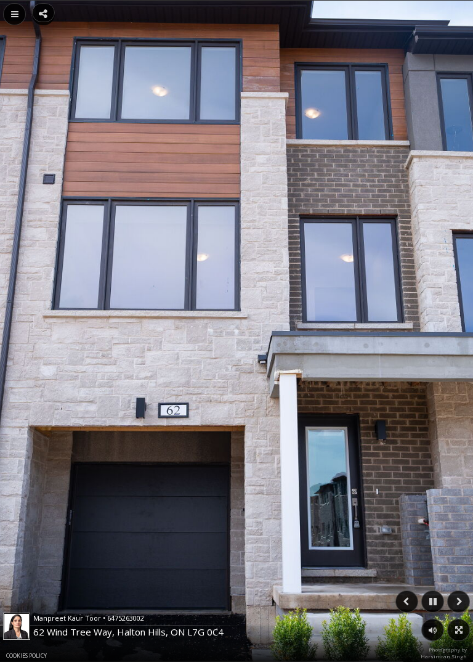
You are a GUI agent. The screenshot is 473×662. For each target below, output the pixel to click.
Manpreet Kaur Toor (88, 618)
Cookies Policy (26, 656)
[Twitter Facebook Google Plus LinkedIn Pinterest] (43, 12)
